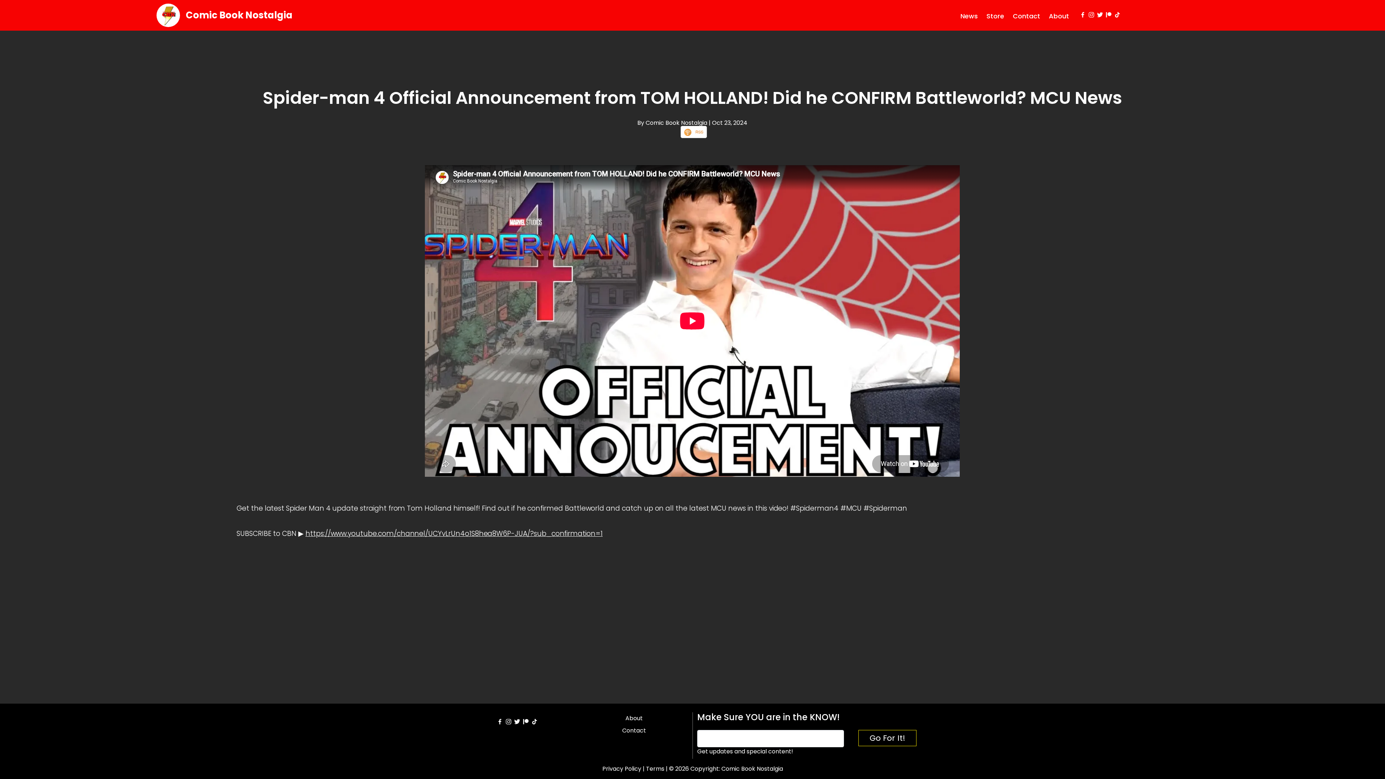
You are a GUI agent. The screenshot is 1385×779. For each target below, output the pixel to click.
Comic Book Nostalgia (239, 15)
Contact (1026, 16)
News (969, 16)
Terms (655, 769)
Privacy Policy (621, 769)
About (1059, 16)
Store (995, 16)
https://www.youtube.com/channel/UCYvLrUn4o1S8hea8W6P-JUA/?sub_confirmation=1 (454, 533)
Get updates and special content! (745, 751)
